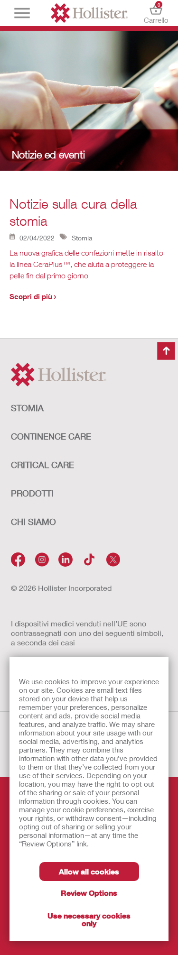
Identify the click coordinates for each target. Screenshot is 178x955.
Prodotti (32, 493)
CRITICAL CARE (42, 464)
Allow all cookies (89, 871)
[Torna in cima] (166, 351)
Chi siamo (33, 521)
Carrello (156, 13)
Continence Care (51, 436)
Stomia (27, 408)
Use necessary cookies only (89, 919)
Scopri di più (30, 296)
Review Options (89, 892)
